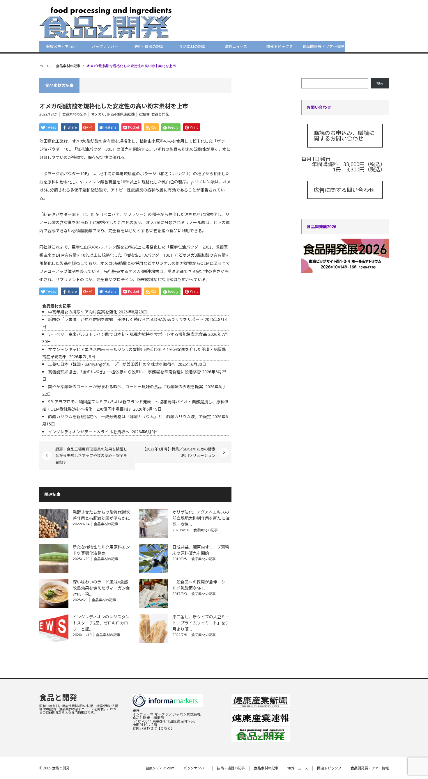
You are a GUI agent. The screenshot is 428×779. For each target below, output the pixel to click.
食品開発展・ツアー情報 (323, 46)
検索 (379, 83)
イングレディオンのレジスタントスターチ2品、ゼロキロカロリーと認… (101, 623)
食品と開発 (160, 114)
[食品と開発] (105, 22)
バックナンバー (105, 46)
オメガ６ (98, 114)
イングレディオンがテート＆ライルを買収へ (89, 431)
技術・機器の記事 (148, 46)
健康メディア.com (61, 46)
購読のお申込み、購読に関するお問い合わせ (344, 135)
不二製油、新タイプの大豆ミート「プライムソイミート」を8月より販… (200, 623)
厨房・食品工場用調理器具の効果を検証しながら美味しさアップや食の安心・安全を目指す (91, 455)
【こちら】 (165, 728)
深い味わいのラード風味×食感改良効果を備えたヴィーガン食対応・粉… (101, 588)
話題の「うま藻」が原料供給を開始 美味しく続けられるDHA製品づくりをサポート (126, 319)
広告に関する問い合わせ (344, 190)
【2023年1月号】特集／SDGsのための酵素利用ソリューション (178, 452)
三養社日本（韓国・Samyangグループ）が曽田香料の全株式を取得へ (112, 364)
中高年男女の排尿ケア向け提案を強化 (82, 312)
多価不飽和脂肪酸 (121, 114)
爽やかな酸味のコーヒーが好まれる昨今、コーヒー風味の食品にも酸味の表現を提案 (126, 386)
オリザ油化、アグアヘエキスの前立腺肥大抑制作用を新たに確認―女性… (200, 518)
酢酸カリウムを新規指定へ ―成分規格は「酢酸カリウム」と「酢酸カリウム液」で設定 (129, 416)
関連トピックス (279, 46)
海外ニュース (236, 46)
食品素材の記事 (192, 46)
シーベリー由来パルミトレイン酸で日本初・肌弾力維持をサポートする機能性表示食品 (127, 334)
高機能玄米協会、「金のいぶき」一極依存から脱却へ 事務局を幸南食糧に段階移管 (124, 372)
